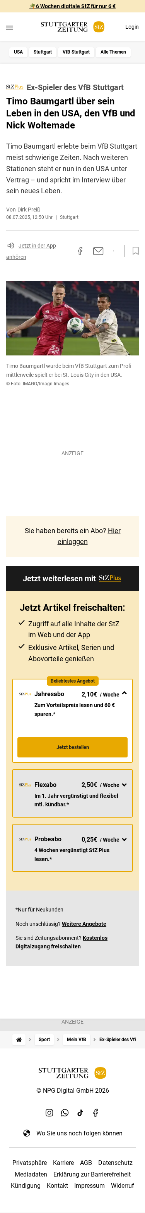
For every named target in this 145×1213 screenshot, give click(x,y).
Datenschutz (115, 1162)
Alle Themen (113, 52)
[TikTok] (80, 1113)
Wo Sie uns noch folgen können (79, 1133)
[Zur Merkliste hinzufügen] (133, 251)
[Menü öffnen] (9, 27)
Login (132, 27)
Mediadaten (31, 1174)
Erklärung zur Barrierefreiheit (92, 1174)
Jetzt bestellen (72, 747)
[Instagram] (49, 1113)
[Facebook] (96, 1113)
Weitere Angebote (84, 924)
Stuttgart (43, 52)
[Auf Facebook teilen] (80, 251)
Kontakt (57, 1185)
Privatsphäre (29, 1162)
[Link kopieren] (66, 251)
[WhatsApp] (65, 1113)
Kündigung (26, 1185)
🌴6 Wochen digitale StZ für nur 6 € (72, 6)
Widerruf (122, 1185)
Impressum (89, 1185)
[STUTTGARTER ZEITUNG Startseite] (72, 27)
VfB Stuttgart (76, 52)
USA (18, 52)
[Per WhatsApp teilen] (113, 251)
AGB (86, 1162)
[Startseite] (19, 1039)
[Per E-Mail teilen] (98, 251)
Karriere (63, 1162)
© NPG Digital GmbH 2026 (72, 1090)
